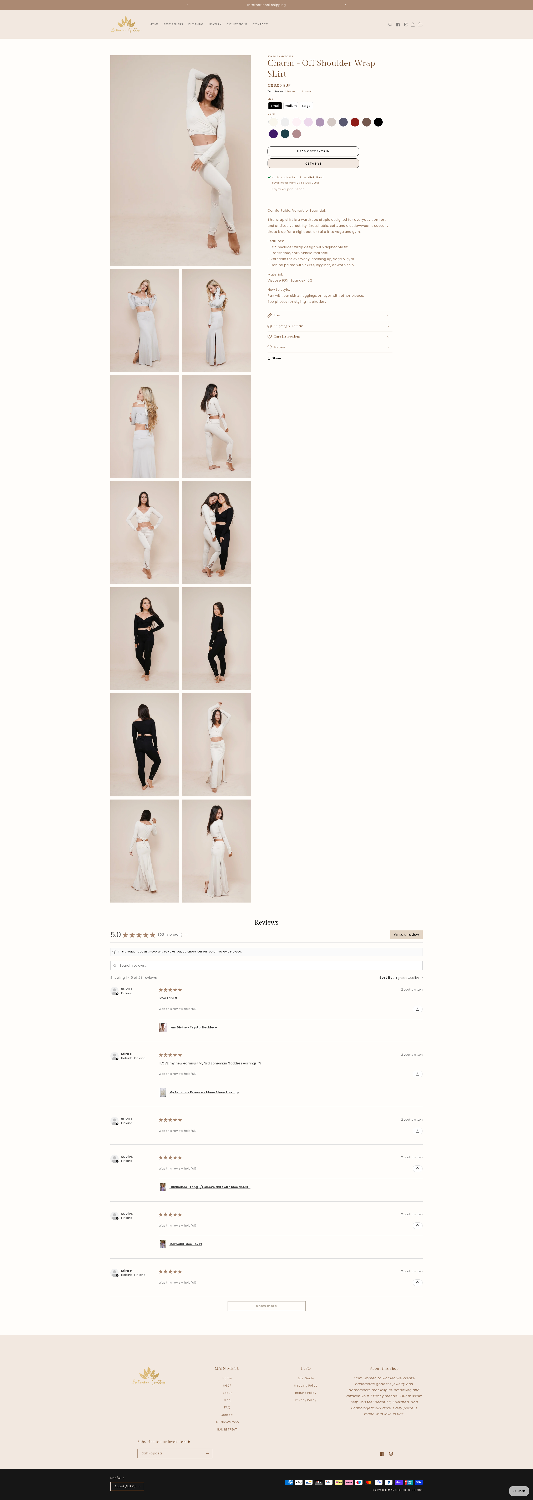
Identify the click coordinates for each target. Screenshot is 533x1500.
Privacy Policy (305, 1400)
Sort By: (386, 977)
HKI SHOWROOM (227, 1422)
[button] (189, 5)
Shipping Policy (306, 1385)
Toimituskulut (277, 91)
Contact (227, 1415)
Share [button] (276, 358)
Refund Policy (305, 1393)
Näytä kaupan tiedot (288, 189)
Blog (227, 1400)
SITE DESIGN (415, 1490)
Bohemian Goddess (394, 1490)
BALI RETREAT (227, 1429)
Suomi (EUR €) (125, 1486)
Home (227, 1378)
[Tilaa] (207, 1453)
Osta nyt (313, 163)
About (227, 1393)
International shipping (266, 4)
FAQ (227, 1407)
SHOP (227, 1385)
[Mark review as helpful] (418, 1009)
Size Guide (306, 1378)
